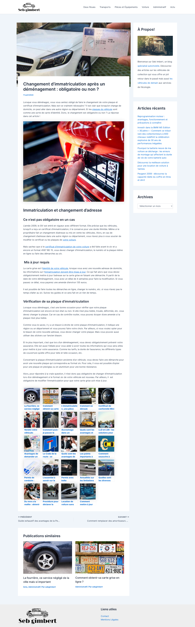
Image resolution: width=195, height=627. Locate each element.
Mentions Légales (109, 619)
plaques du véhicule (102, 109)
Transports (105, 7)
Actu (172, 7)
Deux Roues (89, 7)
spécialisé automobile (148, 66)
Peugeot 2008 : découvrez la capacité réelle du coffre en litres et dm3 (154, 176)
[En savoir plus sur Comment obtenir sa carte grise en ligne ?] (99, 557)
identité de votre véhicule (55, 268)
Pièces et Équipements (126, 7)
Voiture (145, 7)
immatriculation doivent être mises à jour (65, 272)
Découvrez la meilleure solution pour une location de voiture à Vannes (153, 165)
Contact (105, 616)
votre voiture (69, 239)
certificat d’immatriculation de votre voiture (67, 246)
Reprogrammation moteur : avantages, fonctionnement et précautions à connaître (153, 119)
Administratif (159, 7)
